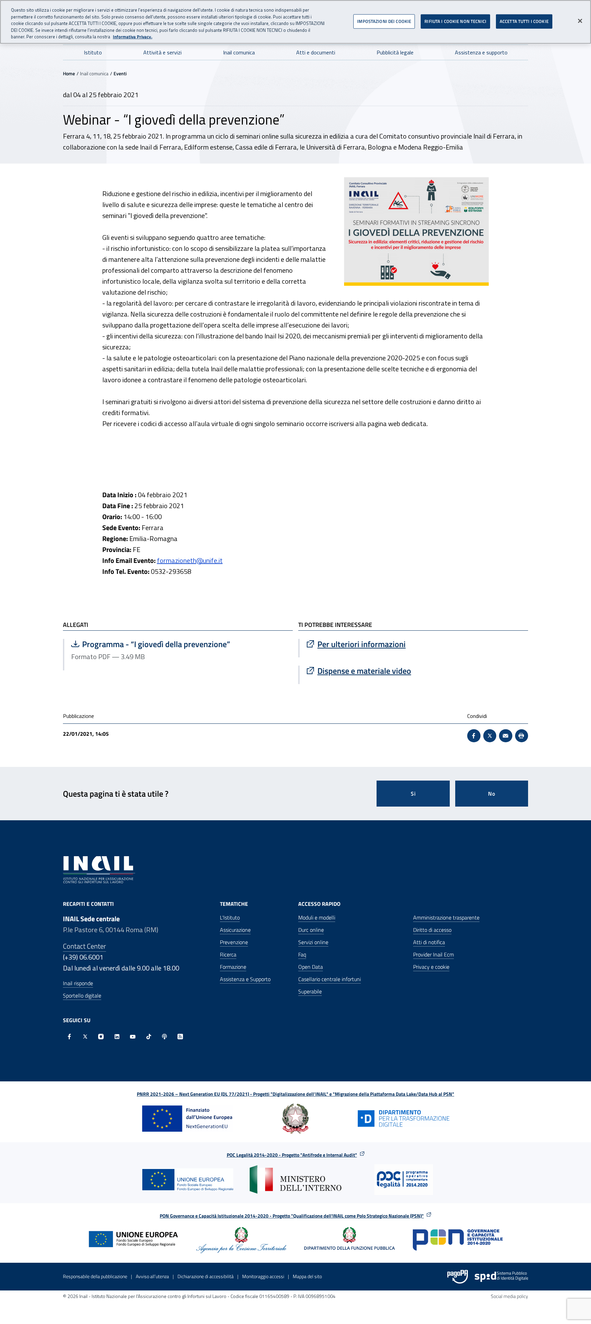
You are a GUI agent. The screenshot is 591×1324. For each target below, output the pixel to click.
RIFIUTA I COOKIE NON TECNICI (455, 20)
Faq (302, 954)
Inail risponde (78, 983)
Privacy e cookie (431, 967)
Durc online (311, 930)
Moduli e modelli (316, 917)
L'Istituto (230, 917)
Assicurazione (235, 930)
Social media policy (509, 1296)
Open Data (310, 967)
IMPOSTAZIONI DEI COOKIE (384, 20)
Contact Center (84, 946)
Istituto (93, 52)
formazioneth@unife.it (190, 560)
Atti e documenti (315, 52)
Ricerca (228, 954)
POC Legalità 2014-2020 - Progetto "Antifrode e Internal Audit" (292, 1154)
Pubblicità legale (395, 52)
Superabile (310, 991)
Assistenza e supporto (481, 52)
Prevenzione (234, 942)
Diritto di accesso (432, 930)
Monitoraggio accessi (263, 1276)
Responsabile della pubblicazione (95, 1276)
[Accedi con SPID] (501, 1277)
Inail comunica (239, 52)
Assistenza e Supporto (245, 979)
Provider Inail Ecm (433, 954)
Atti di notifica (429, 942)
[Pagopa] (457, 1277)
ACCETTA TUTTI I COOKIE (524, 20)
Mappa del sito (307, 1276)
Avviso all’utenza (152, 1276)
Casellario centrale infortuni (329, 979)
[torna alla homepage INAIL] (99, 869)
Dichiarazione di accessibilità (206, 1276)
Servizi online (313, 942)
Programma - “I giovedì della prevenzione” (150, 644)
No (491, 793)
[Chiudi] (580, 20)
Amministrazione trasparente (446, 917)
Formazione (233, 967)
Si (413, 793)
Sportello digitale (82, 995)
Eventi (120, 73)
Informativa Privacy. (132, 37)
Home (69, 73)
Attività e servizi (162, 52)
